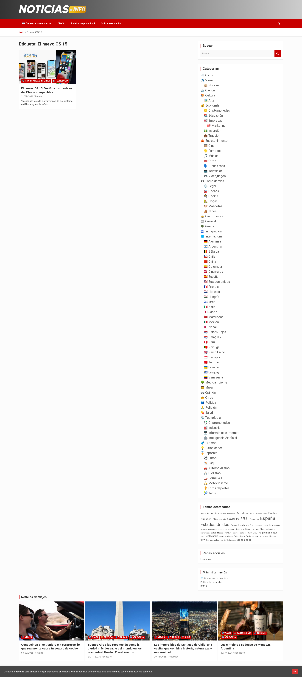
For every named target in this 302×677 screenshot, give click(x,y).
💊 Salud (207, 413)
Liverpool (255, 529)
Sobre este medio (111, 23)
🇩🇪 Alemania (212, 241)
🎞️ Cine (209, 146)
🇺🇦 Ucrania (211, 367)
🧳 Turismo (209, 443)
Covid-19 (233, 519)
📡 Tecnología (60, 81)
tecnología (264, 536)
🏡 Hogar (210, 201)
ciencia (222, 519)
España (267, 518)
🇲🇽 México (211, 322)
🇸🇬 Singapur (212, 357)
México (220, 533)
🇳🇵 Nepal (210, 327)
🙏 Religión (209, 407)
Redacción (107, 656)
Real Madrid (211, 536)
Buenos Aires (261, 514)
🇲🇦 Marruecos (214, 317)
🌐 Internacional (212, 236)
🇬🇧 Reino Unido (214, 352)
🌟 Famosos (212, 151)
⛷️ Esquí (210, 463)
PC (260, 533)
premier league (269, 532)
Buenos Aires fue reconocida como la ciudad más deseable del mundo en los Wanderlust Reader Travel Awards (115, 648)
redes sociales (226, 536)
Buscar (277, 53)
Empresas (254, 519)
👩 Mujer (207, 387)
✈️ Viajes (207, 80)
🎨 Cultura (208, 95)
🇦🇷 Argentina (213, 246)
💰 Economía (210, 105)
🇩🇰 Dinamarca (213, 272)
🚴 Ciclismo (212, 473)
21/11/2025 (94, 656)
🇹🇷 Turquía (211, 362)
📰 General (208, 221)
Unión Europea (230, 540)
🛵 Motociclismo (216, 483)
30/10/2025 (227, 653)
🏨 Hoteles (212, 85)
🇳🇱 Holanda (212, 292)
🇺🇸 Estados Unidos (217, 282)
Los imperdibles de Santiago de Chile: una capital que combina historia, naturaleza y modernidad (183, 648)
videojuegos (244, 539)
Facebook (243, 525)
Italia (238, 529)
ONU (255, 532)
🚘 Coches (211, 191)
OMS (249, 533)
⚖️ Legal (210, 186)
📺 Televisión (213, 171)
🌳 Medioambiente (214, 382)
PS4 (202, 536)
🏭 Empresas (213, 120)
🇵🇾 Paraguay (212, 337)
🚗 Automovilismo (217, 468)
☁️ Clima (207, 75)
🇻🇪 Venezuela (213, 377)
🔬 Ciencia (208, 90)
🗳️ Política (208, 402)
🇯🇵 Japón (210, 312)
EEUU (244, 519)
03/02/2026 (27, 653)
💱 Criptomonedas (217, 423)
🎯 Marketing (216, 125)
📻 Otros (207, 397)
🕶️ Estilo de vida (212, 181)
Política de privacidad (83, 23)
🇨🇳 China (210, 261)
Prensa (38, 96)
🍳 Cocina (211, 196)
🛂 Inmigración (211, 231)
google (267, 525)
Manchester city (267, 529)
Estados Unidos (215, 524)
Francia (258, 525)
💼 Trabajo (211, 136)
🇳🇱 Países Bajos (215, 332)
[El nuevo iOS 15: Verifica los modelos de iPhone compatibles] (47, 67)
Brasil (252, 514)
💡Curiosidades (212, 448)
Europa (234, 525)
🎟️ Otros (210, 161)
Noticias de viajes (34, 597)
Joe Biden (245, 529)
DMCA (61, 23)
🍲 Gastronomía (212, 216)
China (215, 519)
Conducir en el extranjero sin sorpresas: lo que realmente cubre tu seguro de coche (50, 646)
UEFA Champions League (212, 540)
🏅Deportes (209, 453)
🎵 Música (211, 156)
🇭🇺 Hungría (211, 297)
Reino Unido (239, 536)
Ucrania (272, 536)
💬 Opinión (208, 392)
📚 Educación (213, 115)
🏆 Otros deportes (216, 488)
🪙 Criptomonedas (217, 110)
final (252, 525)
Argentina (213, 513)
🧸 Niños (210, 211)
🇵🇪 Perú (209, 342)
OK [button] (295, 671)
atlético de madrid (228, 514)
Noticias (39, 653)
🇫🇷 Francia (211, 287)
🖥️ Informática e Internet (36, 81)
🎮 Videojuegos (215, 176)
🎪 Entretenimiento (214, 141)
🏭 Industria (212, 428)
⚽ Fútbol (210, 458)
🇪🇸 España (211, 277)
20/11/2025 (160, 656)
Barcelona (242, 513)
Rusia (248, 536)
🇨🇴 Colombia (213, 266)
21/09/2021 (27, 96)
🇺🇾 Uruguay (211, 372)
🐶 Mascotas (213, 206)
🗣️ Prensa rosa (214, 166)
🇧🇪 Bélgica (211, 251)
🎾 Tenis (210, 493)
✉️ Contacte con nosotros (36, 23)
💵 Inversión (212, 131)
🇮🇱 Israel (210, 302)
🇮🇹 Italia (209, 307)
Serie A (255, 536)
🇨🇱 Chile (209, 256)
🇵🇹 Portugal (212, 347)
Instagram (212, 529)
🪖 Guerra (207, 226)
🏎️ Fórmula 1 (213, 478)
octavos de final (239, 533)
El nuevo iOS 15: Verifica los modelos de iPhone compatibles (47, 90)
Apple (203, 514)
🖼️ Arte (209, 100)
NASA (227, 532)
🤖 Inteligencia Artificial (220, 438)
